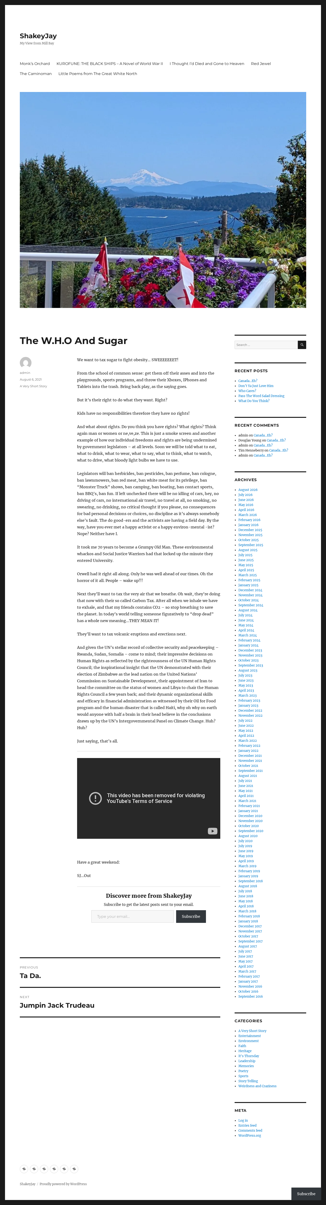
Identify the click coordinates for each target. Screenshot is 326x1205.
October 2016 (248, 992)
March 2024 (247, 635)
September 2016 (250, 997)
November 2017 (250, 931)
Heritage (245, 1051)
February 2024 (249, 640)
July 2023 (245, 675)
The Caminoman (36, 73)
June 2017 (245, 956)
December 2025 (250, 530)
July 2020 (245, 841)
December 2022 (250, 711)
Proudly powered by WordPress (63, 1184)
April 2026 (246, 510)
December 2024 (250, 590)
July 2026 (245, 495)
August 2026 (248, 490)
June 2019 (245, 851)
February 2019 (249, 871)
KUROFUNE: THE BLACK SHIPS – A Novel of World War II (110, 63)
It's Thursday (248, 1056)
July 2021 (245, 781)
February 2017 (249, 976)
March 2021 (247, 801)
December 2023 (250, 650)
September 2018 (250, 881)
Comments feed (250, 1131)
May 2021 (245, 791)
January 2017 (248, 981)
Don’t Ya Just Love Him (255, 386)
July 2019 (245, 846)
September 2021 (250, 771)
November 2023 (250, 655)
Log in (243, 1121)
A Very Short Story (33, 386)
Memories (246, 1066)
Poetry (243, 1071)
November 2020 (250, 821)
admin (25, 373)
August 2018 (247, 886)
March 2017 (247, 971)
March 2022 (247, 741)
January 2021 (248, 811)
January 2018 (248, 921)
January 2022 (248, 751)
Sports (243, 1076)
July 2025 (245, 555)
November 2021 (250, 761)
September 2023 (250, 665)
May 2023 (245, 685)
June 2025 (246, 560)
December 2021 (250, 756)
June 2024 (246, 620)
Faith (242, 1046)
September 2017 (250, 941)
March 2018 (247, 911)
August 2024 (248, 610)
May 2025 (245, 565)
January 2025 (248, 585)
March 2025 (247, 575)
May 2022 (245, 731)
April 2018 (246, 906)
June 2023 (245, 680)
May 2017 (245, 961)
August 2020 (248, 836)
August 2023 (247, 670)
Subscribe (191, 916)
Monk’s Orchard (35, 63)
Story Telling (248, 1081)
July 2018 (245, 891)
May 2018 (245, 901)
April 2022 (246, 736)
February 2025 (249, 580)
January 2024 (248, 645)
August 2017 (247, 946)
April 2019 (246, 861)
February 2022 (249, 746)
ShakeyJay (38, 36)
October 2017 (248, 936)
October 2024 (248, 600)
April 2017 (246, 966)
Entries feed (247, 1126)
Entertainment (249, 1036)
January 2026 (248, 525)
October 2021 (248, 766)
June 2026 (246, 500)
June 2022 (246, 726)
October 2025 (248, 540)
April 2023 (246, 691)
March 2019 (247, 866)
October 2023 (248, 660)
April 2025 (246, 570)
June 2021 (245, 786)
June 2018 (245, 896)
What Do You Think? (253, 401)
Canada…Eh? (247, 381)
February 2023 (249, 701)
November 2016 (250, 986)
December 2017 (250, 926)
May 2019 (245, 856)
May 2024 (245, 625)
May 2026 (245, 505)
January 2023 (248, 706)
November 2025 (250, 535)
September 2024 (250, 605)
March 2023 (247, 696)
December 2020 (250, 816)
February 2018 (249, 916)
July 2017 (245, 951)
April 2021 (246, 796)
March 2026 (247, 515)
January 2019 (248, 876)
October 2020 (248, 826)
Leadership (246, 1061)
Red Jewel (261, 63)
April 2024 (246, 630)
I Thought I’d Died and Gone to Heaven (207, 63)
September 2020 (250, 831)
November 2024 (250, 595)
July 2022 (245, 721)
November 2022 (250, 716)
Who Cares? (247, 391)
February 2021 (249, 806)
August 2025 (248, 550)
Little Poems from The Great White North (97, 73)
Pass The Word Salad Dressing (261, 396)
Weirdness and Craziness (257, 1086)
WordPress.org (249, 1136)
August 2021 (247, 776)
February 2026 (249, 520)
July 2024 (245, 615)
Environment (248, 1041)
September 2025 (250, 545)
